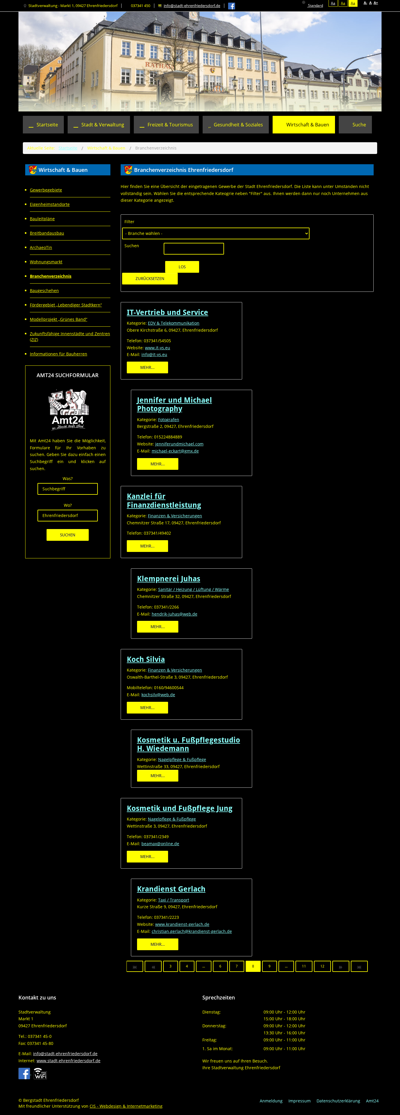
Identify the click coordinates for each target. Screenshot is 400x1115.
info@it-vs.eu (154, 354)
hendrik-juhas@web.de (174, 614)
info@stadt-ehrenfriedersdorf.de (192, 5)
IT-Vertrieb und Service (167, 312)
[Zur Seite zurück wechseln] (153, 966)
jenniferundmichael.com (179, 444)
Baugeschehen (44, 290)
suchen (67, 535)
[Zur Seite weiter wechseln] (340, 966)
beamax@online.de (160, 843)
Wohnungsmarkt (46, 262)
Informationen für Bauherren (58, 354)
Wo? (68, 505)
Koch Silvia (146, 659)
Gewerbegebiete (46, 190)
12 (322, 966)
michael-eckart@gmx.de (175, 451)
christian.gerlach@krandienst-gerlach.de (192, 931)
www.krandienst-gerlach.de (182, 924)
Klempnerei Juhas (168, 579)
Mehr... (147, 367)
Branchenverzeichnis (50, 276)
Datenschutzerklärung (338, 1101)
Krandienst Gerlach (171, 889)
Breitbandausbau (47, 233)
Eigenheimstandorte (50, 204)
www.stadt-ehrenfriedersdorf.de (68, 1060)
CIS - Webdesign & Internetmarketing (126, 1106)
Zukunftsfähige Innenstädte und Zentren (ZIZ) (70, 336)
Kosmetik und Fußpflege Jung (180, 808)
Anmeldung (271, 1101)
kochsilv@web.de (158, 694)
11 (304, 966)
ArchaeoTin (41, 247)
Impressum (299, 1101)
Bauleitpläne (42, 218)
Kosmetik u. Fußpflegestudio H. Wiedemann (188, 744)
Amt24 (372, 1101)
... (203, 966)
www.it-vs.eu (157, 347)
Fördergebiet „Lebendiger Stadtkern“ (66, 305)
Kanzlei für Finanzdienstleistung (164, 500)
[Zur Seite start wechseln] (135, 966)
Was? (68, 478)
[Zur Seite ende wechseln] (359, 966)
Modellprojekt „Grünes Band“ (58, 319)
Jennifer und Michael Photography (174, 404)
